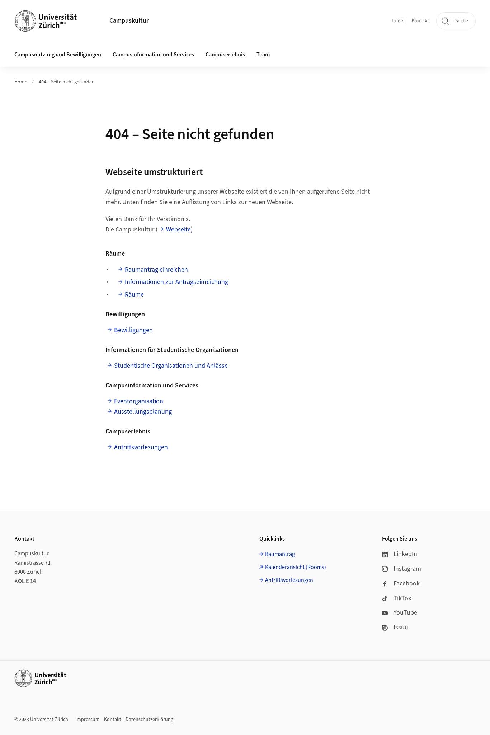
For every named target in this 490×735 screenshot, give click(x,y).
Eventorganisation (138, 401)
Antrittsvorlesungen (141, 447)
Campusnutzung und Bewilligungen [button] (57, 55)
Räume (134, 294)
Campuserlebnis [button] (225, 55)
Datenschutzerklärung (149, 719)
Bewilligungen (133, 330)
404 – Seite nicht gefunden (67, 82)
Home (396, 20)
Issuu (401, 627)
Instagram (407, 568)
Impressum (87, 719)
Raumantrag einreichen (156, 269)
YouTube (405, 612)
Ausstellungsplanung (143, 411)
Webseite (178, 229)
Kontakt (420, 20)
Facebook (407, 583)
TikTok (402, 598)
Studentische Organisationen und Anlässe (171, 365)
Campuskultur (129, 20)
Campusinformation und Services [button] (153, 55)
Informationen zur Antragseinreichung (176, 281)
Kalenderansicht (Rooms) (295, 567)
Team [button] (263, 55)
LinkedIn (405, 554)
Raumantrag (280, 554)
